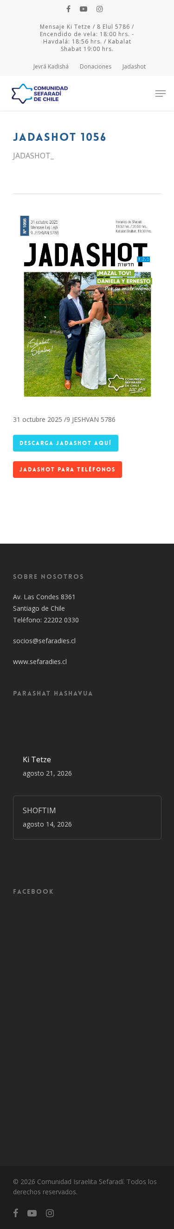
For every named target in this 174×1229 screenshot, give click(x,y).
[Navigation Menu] (160, 93)
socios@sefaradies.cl (44, 640)
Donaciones (95, 66)
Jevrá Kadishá (51, 66)
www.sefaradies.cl (40, 661)
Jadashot (134, 66)
